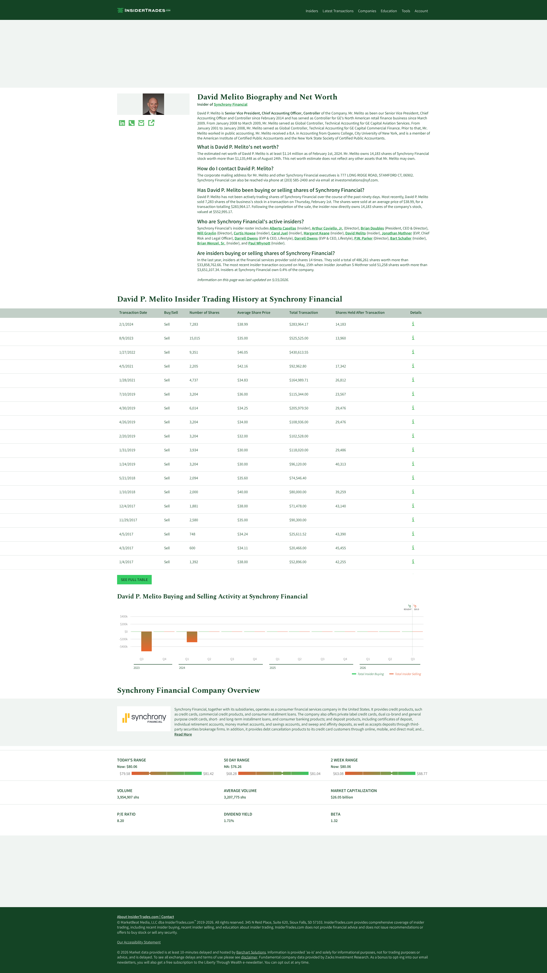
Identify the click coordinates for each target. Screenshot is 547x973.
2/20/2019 (127, 436)
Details (416, 313)
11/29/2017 (128, 520)
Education (389, 11)
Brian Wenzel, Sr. (211, 243)
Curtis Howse (245, 233)
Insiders (312, 11)
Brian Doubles (372, 228)
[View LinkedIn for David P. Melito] (122, 124)
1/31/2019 (127, 450)
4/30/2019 (127, 408)
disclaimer (249, 957)
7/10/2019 (127, 394)
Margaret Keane (316, 233)
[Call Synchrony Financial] (131, 124)
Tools (406, 11)
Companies (367, 11)
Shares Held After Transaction (360, 313)
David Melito (355, 233)
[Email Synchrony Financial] (141, 124)
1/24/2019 (127, 464)
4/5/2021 (126, 366)
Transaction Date (133, 313)
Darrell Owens (246, 238)
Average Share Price (253, 313)
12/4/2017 (127, 506)
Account (421, 11)
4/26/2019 (127, 422)
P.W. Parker (363, 238)
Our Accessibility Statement (139, 942)
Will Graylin (206, 233)
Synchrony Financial (230, 105)
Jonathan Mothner (397, 233)
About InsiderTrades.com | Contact (145, 917)
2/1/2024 (126, 324)
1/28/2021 (127, 380)
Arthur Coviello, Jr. (327, 228)
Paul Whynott (259, 243)
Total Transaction (303, 313)
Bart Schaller (401, 238)
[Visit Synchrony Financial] (151, 124)
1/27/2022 (127, 352)
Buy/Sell (171, 313)
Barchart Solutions (251, 952)
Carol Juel (279, 233)
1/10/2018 (127, 492)
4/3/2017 (126, 548)
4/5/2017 (126, 534)
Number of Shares (204, 313)
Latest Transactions (338, 11)
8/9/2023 (126, 338)
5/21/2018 (127, 478)
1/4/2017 (126, 562)
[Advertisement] (245, 54)
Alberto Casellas (283, 228)
